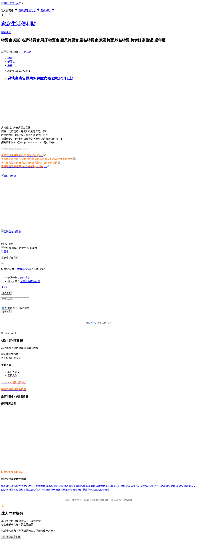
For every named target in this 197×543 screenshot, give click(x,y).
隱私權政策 (116, 500)
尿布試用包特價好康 (34, 486)
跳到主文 (6, 32)
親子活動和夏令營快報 (165, 486)
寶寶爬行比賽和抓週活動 (86, 486)
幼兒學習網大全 (187, 486)
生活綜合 (26, 51)
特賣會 (5, 251)
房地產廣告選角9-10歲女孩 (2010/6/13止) (40, 78)
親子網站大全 (28, 490)
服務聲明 (128, 500)
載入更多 (6, 293)
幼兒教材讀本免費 (11, 490)
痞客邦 (21, 269)
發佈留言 (6, 311)
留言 (27, 269)
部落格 (11, 61)
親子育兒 (25, 277)
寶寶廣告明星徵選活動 (140, 486)
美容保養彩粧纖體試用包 (59, 486)
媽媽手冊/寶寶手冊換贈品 (114, 486)
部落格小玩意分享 (45, 490)
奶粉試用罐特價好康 (12, 486)
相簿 (9, 58)
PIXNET (75, 500)
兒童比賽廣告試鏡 (30, 281)
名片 (9, 65)
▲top (4, 287)
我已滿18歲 (7, 537)
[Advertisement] (20, 103)
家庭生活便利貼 (18, 24)
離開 (18, 537)
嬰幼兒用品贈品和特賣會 (96, 490)
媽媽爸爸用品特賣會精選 (68, 490)
